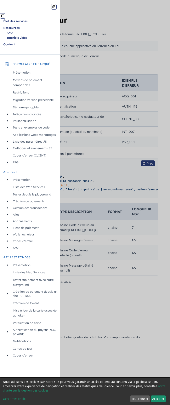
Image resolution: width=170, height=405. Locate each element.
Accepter (158, 399)
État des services (15, 21)
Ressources (11, 28)
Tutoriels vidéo (17, 38)
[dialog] (85, 391)
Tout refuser (139, 399)
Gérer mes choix (14, 399)
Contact (9, 44)
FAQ (10, 33)
